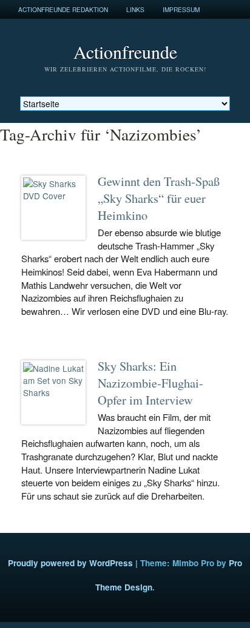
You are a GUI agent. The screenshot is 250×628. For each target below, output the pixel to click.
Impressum (181, 9)
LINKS (135, 9)
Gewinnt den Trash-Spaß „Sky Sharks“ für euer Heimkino (159, 198)
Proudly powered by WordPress (70, 563)
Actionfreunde (125, 51)
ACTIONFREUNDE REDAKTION (63, 9)
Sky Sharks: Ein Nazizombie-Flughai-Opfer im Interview (150, 382)
